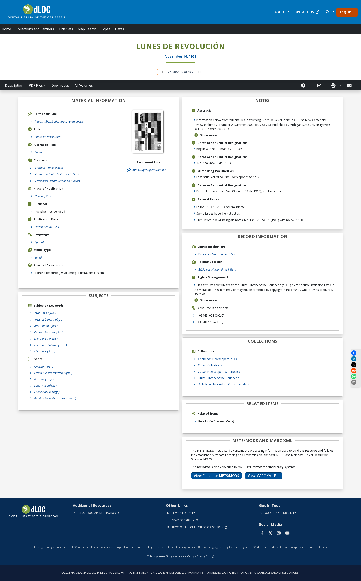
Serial (38, 257)
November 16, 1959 (47, 227)
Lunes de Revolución (48, 137)
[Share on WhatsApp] (355, 376)
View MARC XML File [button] (264, 475)
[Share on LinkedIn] (355, 358)
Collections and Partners (35, 29)
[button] (329, 12)
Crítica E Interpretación (53, 373)
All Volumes (84, 85)
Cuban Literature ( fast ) (49, 332)
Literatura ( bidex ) (46, 339)
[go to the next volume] (199, 72)
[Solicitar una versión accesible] (303, 85)
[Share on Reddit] (355, 370)
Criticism (43, 367)
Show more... (209, 135)
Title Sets (65, 29)
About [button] (280, 12)
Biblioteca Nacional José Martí (218, 254)
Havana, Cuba (44, 196)
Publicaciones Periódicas (55, 398)
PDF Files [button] (36, 85)
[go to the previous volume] (161, 72)
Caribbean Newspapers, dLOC (218, 359)
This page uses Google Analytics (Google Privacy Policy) (180, 556)
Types (105, 29)
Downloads (60, 85)
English (345, 12)
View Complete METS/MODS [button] (216, 475)
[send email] (355, 382)
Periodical (47, 392)
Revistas (44, 379)
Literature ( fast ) (44, 351)
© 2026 (180, 573)
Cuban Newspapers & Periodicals (220, 372)
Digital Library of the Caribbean (218, 378)
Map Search (87, 29)
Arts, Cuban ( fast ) (46, 326)
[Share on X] (355, 364)
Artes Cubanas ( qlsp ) (48, 320)
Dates (119, 29)
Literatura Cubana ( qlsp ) (50, 345)
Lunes (38, 152)
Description (14, 85)
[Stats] (319, 85)
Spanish (40, 242)
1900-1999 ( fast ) (45, 313)
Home (6, 29)
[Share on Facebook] (355, 353)
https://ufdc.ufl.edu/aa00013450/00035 (59, 121)
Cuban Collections (210, 365)
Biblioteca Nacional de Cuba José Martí (223, 384)
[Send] (349, 85)
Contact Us (303, 12)
